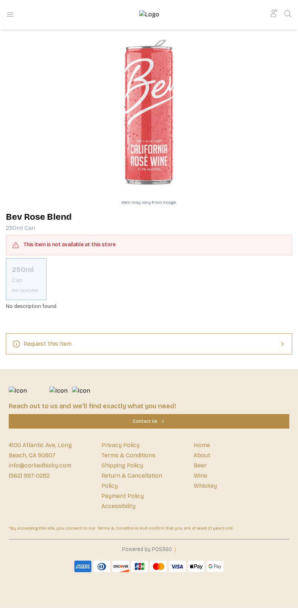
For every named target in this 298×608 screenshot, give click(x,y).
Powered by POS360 (147, 549)
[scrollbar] (149, 279)
